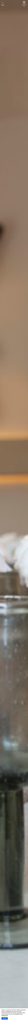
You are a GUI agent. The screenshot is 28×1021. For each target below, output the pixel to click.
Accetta (4, 1018)
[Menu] (3, 2)
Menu (3, 5)
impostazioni (4, 1015)
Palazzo (24, 5)
